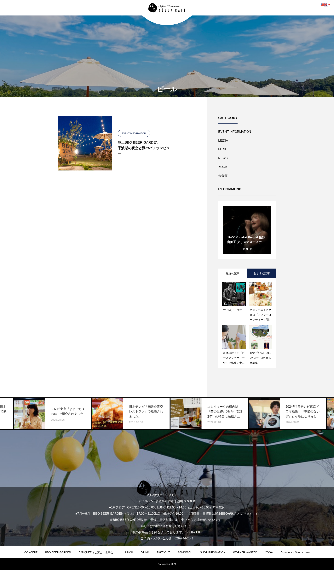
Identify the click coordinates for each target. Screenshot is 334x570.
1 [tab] (244, 249)
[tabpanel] (247, 230)
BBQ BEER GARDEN (58, 552)
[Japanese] (329, 4)
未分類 (222, 175)
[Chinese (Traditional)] (322, 4)
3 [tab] (251, 249)
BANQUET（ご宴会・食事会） (97, 552)
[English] (326, 4)
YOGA (222, 167)
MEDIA (223, 140)
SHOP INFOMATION (212, 552)
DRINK (145, 552)
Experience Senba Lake (295, 552)
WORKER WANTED (245, 552)
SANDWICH (185, 552)
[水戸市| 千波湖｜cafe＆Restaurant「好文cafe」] (167, 8)
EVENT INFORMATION (234, 131)
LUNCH (128, 552)
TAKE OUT (163, 552)
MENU (222, 149)
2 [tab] (247, 249)
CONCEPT (30, 552)
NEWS (223, 158)
